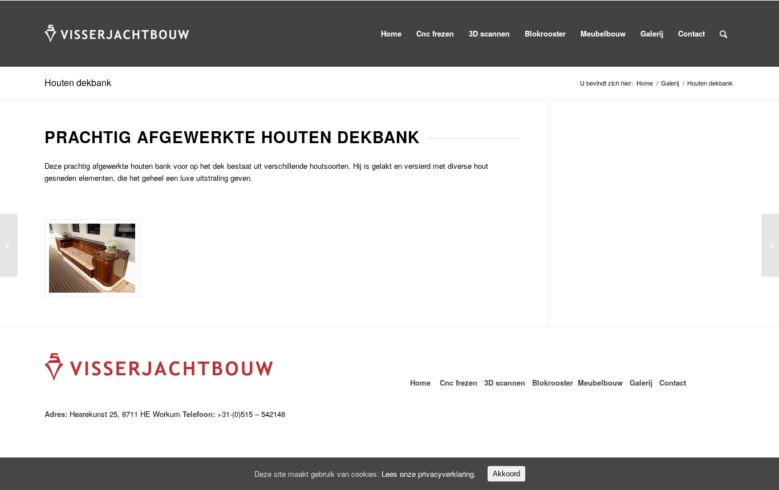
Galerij (670, 83)
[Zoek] (723, 34)
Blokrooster (552, 382)
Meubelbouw (600, 382)
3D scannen (506, 382)
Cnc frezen (458, 382)
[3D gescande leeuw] (770, 245)
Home (644, 83)
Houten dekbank (77, 82)
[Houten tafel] (9, 245)
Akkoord (506, 473)
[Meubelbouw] (92, 258)
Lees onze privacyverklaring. (429, 473)
